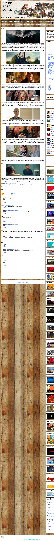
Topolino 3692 (49, 526)
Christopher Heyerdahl (14, 184)
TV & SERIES (24, 19)
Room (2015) (49, 59)
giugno (49, 85)
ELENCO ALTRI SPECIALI (6, 24)
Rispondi (5, 202)
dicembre (49, 53)
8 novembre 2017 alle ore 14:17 (15, 224)
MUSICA (29, 19)
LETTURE (38, 19)
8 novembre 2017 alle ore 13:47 (12, 216)
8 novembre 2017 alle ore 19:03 (11, 230)
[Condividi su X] (14, 183)
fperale (4, 205)
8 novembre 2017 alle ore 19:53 (15, 236)
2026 (48, 42)
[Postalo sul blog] (13, 183)
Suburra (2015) (50, 74)
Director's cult (5, 193)
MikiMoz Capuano (5, 216)
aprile (49, 87)
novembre (49, 54)
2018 (48, 51)
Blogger (39, 539)
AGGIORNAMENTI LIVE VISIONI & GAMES (43, 24)
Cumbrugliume (5, 230)
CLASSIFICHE (4, 21)
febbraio (49, 89)
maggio (49, 86)
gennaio (49, 90)
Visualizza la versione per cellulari (23, 282)
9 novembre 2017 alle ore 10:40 (15, 249)
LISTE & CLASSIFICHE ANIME (17, 24)
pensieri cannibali (50, 502)
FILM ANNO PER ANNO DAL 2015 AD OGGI (15, 21)
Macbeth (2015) (50, 75)
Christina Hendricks (9, 184)
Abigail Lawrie (5, 184)
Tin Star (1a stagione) (51, 73)
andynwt (34, 539)
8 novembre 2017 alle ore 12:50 (9, 205)
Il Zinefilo (49, 512)
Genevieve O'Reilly (20, 184)
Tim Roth (34, 184)
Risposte (5, 197)
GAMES (33, 19)
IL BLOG (13, 19)
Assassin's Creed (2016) (51, 72)
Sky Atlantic (31, 184)
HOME (3, 19)
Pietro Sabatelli (7, 210)
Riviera (8, 43)
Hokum (48, 510)
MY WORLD (8, 19)
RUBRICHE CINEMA (34, 21)
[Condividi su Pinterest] (15, 183)
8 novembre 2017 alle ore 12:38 (11, 193)
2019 (48, 50)
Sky (29, 184)
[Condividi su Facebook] (15, 183)
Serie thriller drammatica (25, 184)
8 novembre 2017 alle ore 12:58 (15, 210)
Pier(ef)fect (49, 515)
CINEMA (18, 19)
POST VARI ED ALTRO (45, 19)
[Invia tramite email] (12, 183)
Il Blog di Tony (50, 499)
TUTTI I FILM (26, 21)
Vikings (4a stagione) (50, 56)
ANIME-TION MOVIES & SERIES (29, 24)
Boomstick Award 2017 (51, 57)
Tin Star (37, 184)
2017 (48, 52)
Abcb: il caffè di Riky (50, 519)
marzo (49, 88)
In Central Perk (50, 509)
